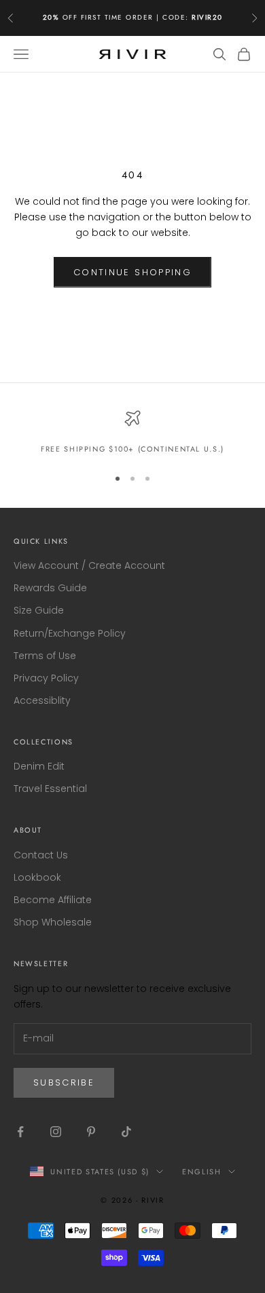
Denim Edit (39, 766)
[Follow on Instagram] (56, 1131)
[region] (132, 432)
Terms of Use (45, 655)
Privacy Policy (46, 678)
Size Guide (39, 610)
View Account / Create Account (89, 565)
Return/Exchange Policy (70, 633)
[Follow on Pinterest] (91, 1131)
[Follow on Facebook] (20, 1131)
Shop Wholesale (53, 922)
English (202, 1171)
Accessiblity (42, 700)
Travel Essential (50, 788)
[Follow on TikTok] (126, 1131)
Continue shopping (132, 272)
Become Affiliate (53, 900)
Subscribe (63, 1082)
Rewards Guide (50, 588)
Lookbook (37, 877)
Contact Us (41, 855)
